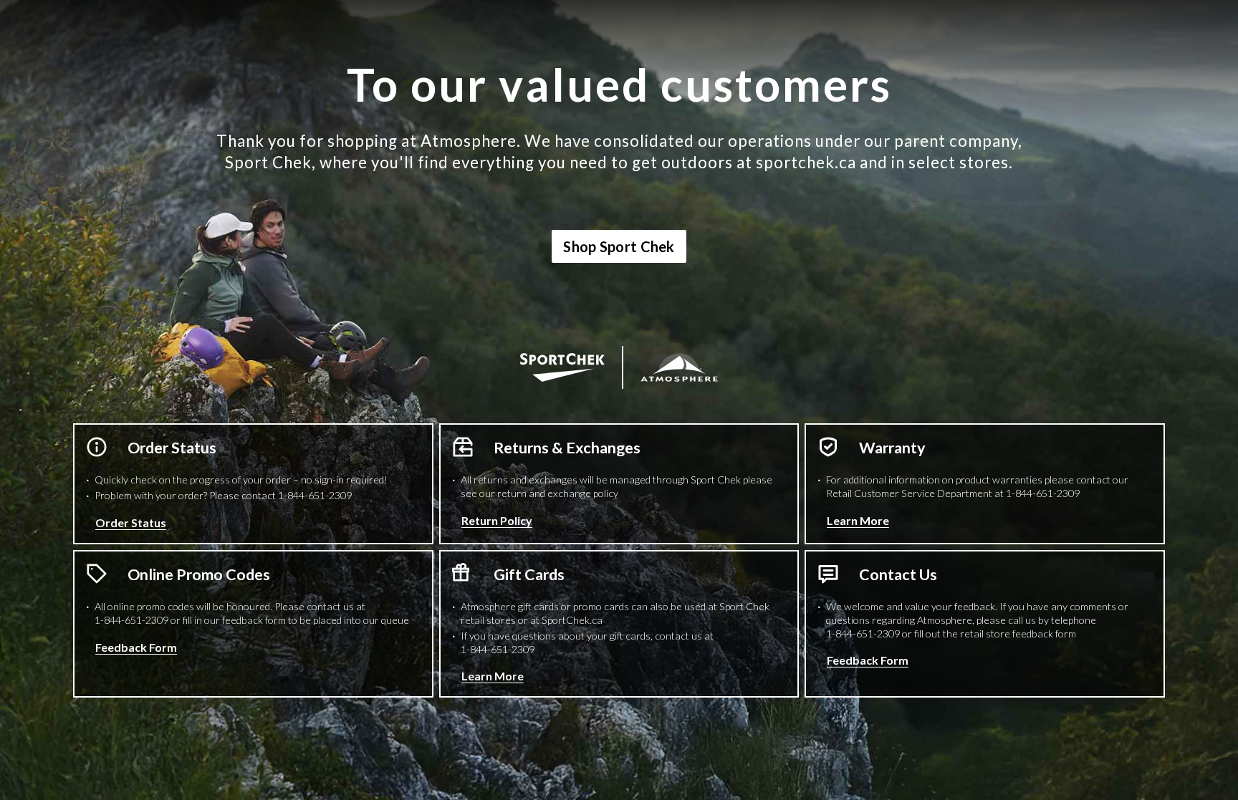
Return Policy (496, 520)
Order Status (130, 522)
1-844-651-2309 (315, 495)
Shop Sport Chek (619, 246)
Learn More (858, 520)
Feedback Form (136, 647)
